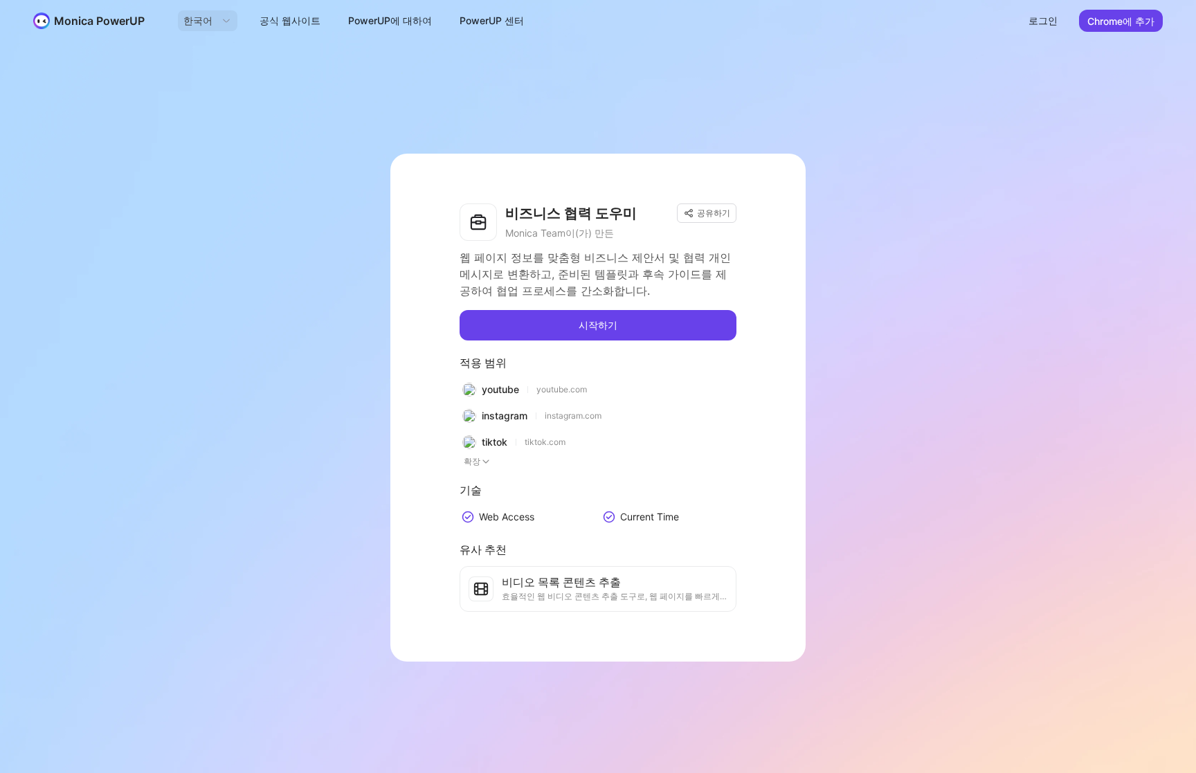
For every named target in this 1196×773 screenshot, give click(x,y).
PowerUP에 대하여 (390, 20)
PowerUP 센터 (492, 20)
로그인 (1043, 20)
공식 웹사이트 (290, 20)
